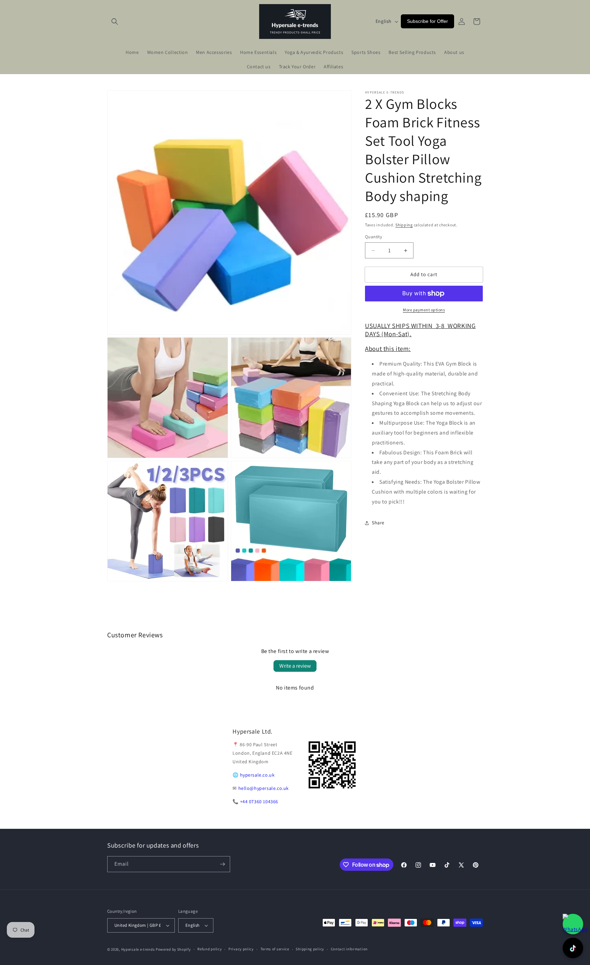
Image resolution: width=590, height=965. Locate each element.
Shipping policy (310, 949)
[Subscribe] (222, 864)
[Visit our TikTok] (573, 948)
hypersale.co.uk (257, 775)
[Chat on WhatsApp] (573, 924)
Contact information (349, 949)
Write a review (295, 665)
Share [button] (378, 523)
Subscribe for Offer (427, 21)
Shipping (404, 224)
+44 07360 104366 (259, 801)
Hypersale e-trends (138, 949)
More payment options (424, 309)
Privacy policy (241, 949)
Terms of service (275, 949)
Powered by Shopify (173, 949)
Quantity (373, 237)
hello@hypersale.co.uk (263, 788)
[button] (114, 21)
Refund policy (209, 949)
